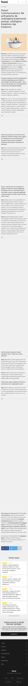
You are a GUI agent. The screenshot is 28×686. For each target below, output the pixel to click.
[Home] (4, 2)
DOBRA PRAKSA (4, 660)
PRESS (2, 664)
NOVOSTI (3, 657)
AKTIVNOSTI (3, 650)
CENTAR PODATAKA (5, 653)
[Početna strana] (14, 671)
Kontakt (6, 678)
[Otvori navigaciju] (26, 2)
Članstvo (3, 646)
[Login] (19, 2)
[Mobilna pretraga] (22, 2)
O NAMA (3, 643)
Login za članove (20, 678)
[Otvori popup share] (20, 548)
